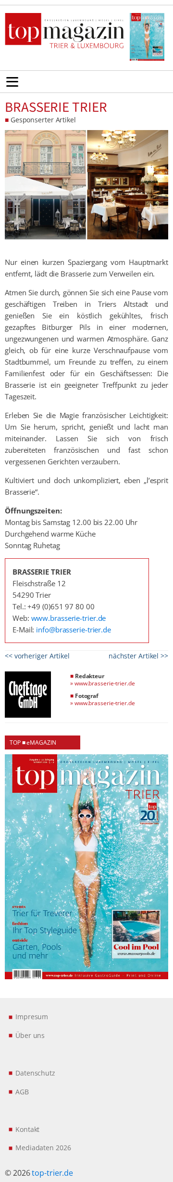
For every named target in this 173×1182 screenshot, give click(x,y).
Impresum (31, 1016)
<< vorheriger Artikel (37, 655)
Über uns (30, 1035)
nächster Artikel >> (138, 655)
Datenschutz (35, 1072)
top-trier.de (52, 1173)
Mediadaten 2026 (43, 1147)
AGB (22, 1091)
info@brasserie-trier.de (73, 629)
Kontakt (27, 1129)
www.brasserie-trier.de (68, 618)
